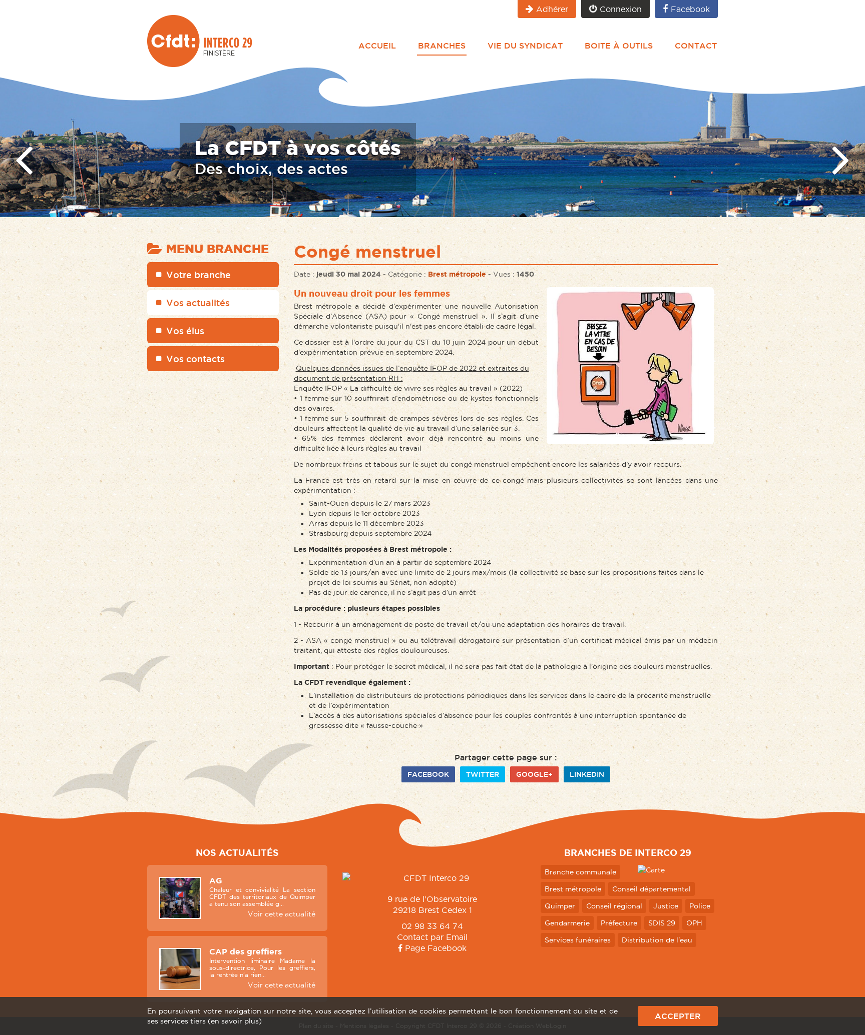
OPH (694, 923)
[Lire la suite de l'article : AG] (180, 898)
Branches (442, 45)
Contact (696, 45)
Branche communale (580, 872)
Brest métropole (457, 274)
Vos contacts (195, 359)
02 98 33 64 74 (432, 925)
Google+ (534, 774)
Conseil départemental (651, 889)
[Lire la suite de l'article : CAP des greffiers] (180, 969)
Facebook (690, 9)
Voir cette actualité (281, 914)
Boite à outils (619, 45)
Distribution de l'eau (657, 940)
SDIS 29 (661, 923)
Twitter (482, 774)
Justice (665, 906)
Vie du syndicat (525, 45)
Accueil (377, 45)
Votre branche (198, 275)
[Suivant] (841, 159)
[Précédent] (24, 159)
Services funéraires (578, 940)
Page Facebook (434, 947)
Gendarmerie (567, 923)
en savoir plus (235, 1021)
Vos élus (185, 331)
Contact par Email (432, 936)
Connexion (621, 9)
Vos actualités (198, 303)
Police (699, 906)
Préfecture (619, 923)
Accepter (678, 1015)
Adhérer (552, 9)
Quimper (560, 906)
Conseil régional (614, 906)
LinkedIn (587, 774)
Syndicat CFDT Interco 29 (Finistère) (199, 41)
